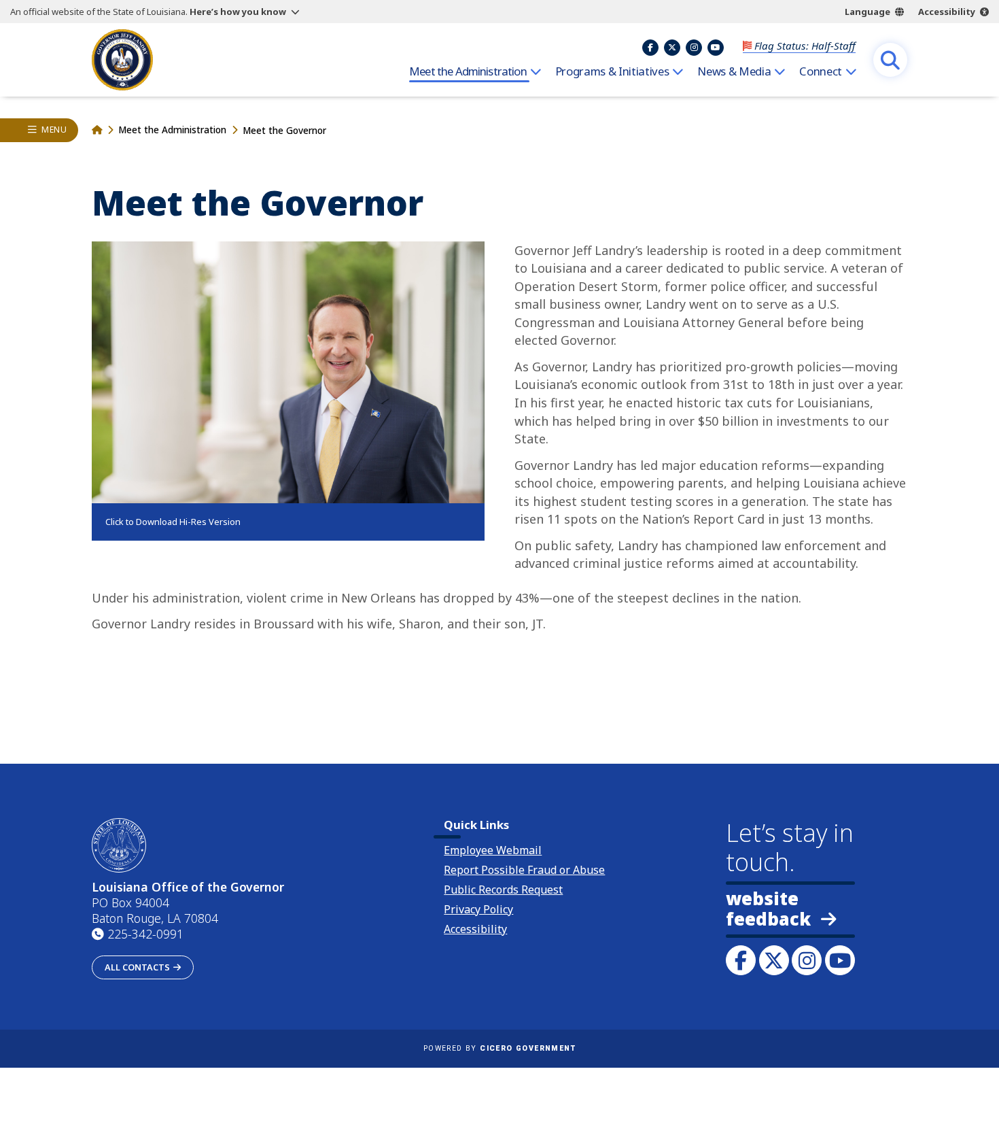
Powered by (499, 1048)
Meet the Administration (468, 71)
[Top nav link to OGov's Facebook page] (650, 47)
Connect (820, 71)
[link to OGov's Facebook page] (741, 960)
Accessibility (946, 11)
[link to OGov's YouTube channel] (840, 960)
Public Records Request (503, 889)
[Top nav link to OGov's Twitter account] (672, 47)
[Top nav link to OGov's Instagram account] (694, 47)
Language (867, 11)
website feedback (768, 909)
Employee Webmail (493, 850)
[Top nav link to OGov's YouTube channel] (715, 47)
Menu (54, 129)
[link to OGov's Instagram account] (807, 960)
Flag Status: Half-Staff (805, 45)
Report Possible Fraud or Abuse (524, 869)
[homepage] (122, 60)
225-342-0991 (145, 934)
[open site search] (890, 60)
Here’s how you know (238, 11)
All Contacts (137, 967)
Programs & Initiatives (612, 71)
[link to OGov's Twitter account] (774, 960)
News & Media (734, 71)
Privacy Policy (478, 909)
